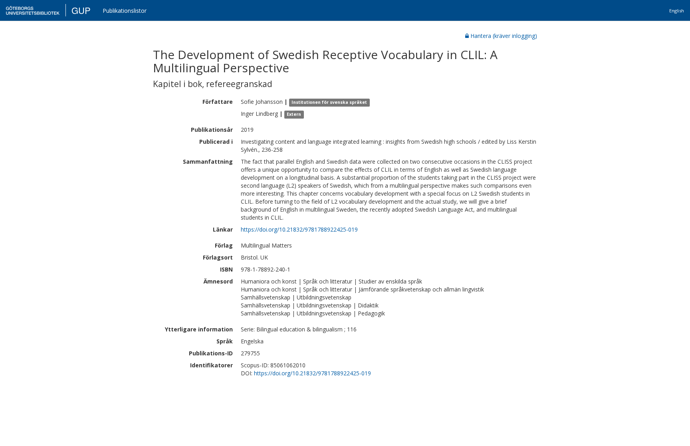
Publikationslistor (125, 10)
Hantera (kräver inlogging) (503, 36)
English (676, 11)
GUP (81, 10)
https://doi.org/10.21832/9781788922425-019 (299, 229)
